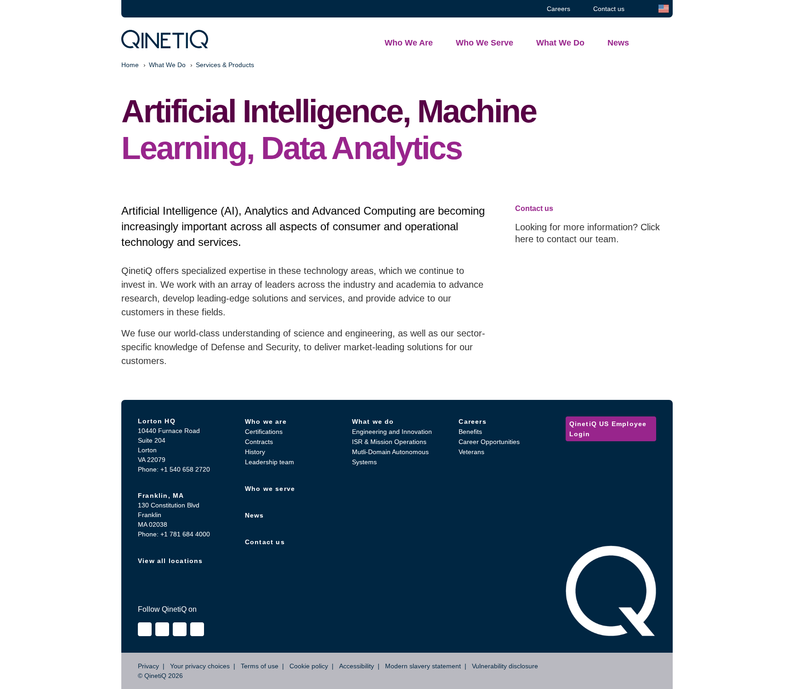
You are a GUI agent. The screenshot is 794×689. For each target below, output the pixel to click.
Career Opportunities (489, 441)
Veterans (471, 452)
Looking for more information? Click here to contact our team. (587, 233)
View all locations (170, 560)
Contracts (259, 441)
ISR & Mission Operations (389, 441)
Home (130, 64)
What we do (373, 421)
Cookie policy (308, 666)
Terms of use (259, 666)
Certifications (264, 431)
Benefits (470, 431)
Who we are (266, 421)
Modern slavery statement (423, 666)
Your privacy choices (200, 666)
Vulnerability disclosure (505, 666)
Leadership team (269, 462)
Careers (472, 421)
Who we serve (270, 488)
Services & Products (225, 64)
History (255, 452)
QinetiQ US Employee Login (608, 429)
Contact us (265, 542)
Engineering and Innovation (392, 431)
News (254, 515)
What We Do (167, 64)
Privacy (148, 666)
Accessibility (356, 666)
